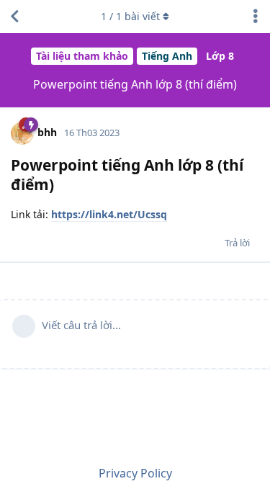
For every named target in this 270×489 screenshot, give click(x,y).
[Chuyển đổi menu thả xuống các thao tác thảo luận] (255, 16)
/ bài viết (130, 16)
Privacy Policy (135, 473)
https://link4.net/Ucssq (109, 214)
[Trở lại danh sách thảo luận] (14, 16)
